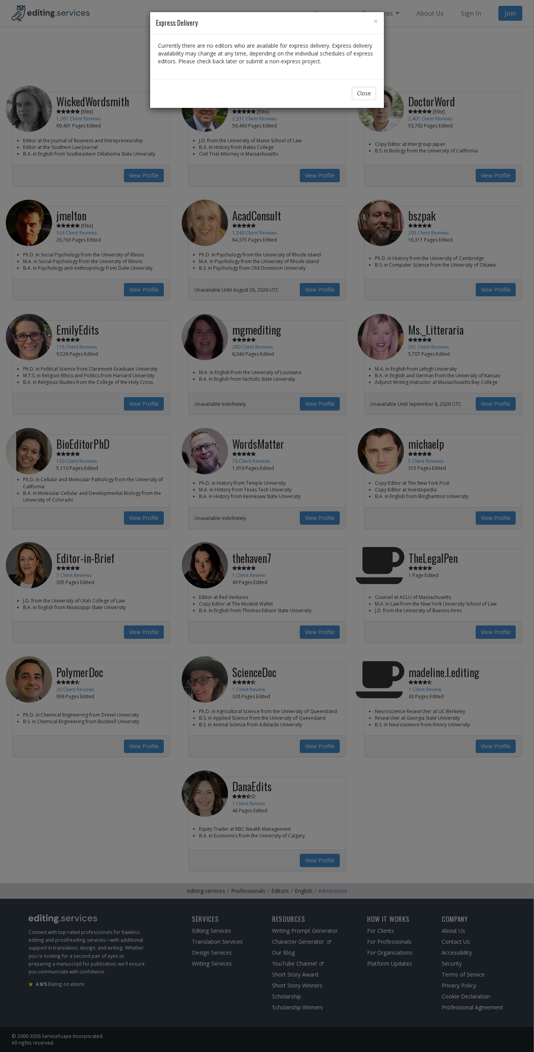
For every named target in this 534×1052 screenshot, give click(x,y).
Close (364, 93)
